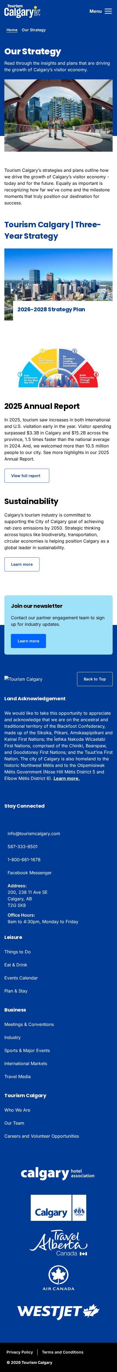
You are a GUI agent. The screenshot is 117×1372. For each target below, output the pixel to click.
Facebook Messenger (30, 872)
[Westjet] (58, 1312)
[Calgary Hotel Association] (58, 1173)
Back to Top (95, 679)
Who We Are (17, 1110)
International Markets (25, 1063)
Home (12, 29)
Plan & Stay (15, 991)
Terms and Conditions (63, 1352)
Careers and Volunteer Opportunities (41, 1136)
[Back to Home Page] (32, 679)
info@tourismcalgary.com (34, 833)
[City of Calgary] (58, 1208)
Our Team (14, 1123)
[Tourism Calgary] (22, 11)
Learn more (22, 564)
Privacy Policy (20, 1352)
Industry (12, 1037)
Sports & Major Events (27, 1050)
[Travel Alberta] (58, 1243)
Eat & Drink (15, 964)
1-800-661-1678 (24, 859)
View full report (25, 475)
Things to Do (17, 951)
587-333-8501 (23, 846)
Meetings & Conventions (29, 1024)
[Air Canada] (58, 1277)
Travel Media (17, 1076)
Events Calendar (21, 978)
